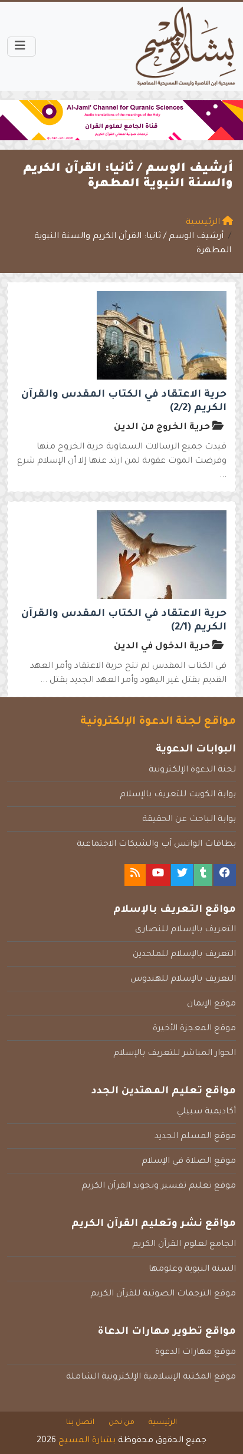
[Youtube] (158, 875)
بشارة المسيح (87, 1441)
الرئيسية (163, 1423)
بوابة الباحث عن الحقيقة (189, 820)
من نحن (121, 1423)
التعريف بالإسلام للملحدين (184, 955)
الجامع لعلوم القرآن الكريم (184, 1244)
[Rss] (135, 875)
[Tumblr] (203, 875)
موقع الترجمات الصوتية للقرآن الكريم (163, 1294)
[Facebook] (225, 875)
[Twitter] (182, 875)
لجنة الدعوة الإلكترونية (192, 770)
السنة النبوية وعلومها (192, 1269)
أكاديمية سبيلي (206, 1112)
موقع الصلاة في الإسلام (189, 1161)
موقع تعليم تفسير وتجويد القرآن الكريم (158, 1186)
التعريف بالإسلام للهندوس (183, 979)
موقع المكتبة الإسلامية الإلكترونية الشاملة (151, 1377)
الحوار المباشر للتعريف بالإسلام (174, 1054)
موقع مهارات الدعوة (195, 1352)
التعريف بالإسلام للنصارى (185, 930)
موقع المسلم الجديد (195, 1137)
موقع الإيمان (211, 1004)
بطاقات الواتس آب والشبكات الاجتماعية (156, 844)
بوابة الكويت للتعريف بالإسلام (178, 795)
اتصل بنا (80, 1423)
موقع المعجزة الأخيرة (194, 1029)
